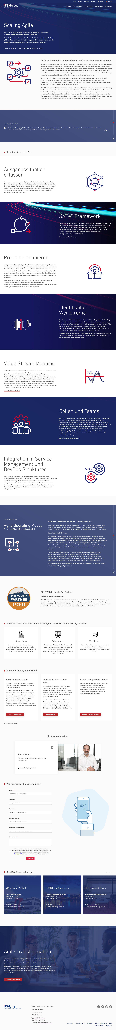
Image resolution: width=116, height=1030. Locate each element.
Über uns (108, 6)
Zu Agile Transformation (13, 980)
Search (101, 1)
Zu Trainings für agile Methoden (69, 438)
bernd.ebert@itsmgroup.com (28, 768)
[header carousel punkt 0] (113, 122)
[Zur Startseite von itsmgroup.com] (11, 6)
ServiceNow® (78, 6)
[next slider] (110, 872)
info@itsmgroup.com (17, 907)
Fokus (68, 6)
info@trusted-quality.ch (97, 907)
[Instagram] (106, 1006)
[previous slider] (107, 872)
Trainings (88, 6)
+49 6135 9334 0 (17, 905)
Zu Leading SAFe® (50, 714)
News (74, 1)
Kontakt (86, 1)
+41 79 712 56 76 (93, 905)
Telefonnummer (14, 818)
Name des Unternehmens (17, 827)
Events (80, 1)
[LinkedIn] (98, 1006)
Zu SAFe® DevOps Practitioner (90, 714)
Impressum (69, 1023)
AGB (110, 1023)
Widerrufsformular (101, 1023)
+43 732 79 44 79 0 (57, 905)
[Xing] (102, 1006)
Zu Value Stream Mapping (12, 390)
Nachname (12, 809)
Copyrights (108, 1025)
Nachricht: (12, 837)
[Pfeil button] (113, 138)
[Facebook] (110, 1006)
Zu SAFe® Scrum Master (15, 714)
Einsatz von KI (80, 1023)
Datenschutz (99, 1025)
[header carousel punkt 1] (113, 538)
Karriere (93, 1)
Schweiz (110, 1)
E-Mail (11, 790)
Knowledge (99, 6)
